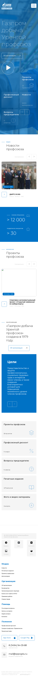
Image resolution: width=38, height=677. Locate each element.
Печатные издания (8, 570)
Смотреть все (19, 157)
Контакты (4, 616)
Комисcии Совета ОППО (9, 593)
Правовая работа (7, 596)
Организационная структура (10, 591)
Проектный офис (7, 631)
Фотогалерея (6, 576)
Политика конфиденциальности (10, 673)
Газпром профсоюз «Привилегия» (12, 628)
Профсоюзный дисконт (9, 625)
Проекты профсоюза (8, 573)
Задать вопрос (6, 614)
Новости (4, 568)
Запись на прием (7, 611)
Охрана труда (6, 599)
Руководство (5, 588)
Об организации (7, 585)
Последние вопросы (8, 608)
